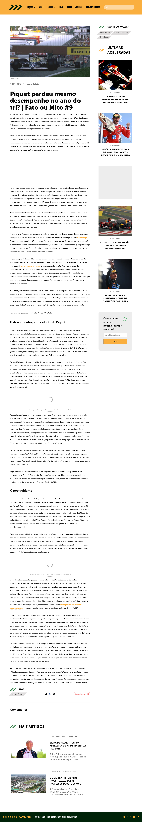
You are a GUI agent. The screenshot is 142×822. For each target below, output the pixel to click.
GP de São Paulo (121, 33)
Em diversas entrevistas (30, 266)
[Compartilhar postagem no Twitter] (54, 694)
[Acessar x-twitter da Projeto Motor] (130, 817)
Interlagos (104, 37)
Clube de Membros (74, 7)
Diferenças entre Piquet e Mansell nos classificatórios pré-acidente (50, 410)
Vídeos (41, 7)
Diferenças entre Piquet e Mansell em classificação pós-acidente (50, 575)
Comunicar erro (81, 694)
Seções (30, 7)
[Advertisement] (50, 170)
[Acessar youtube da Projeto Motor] (134, 817)
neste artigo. (82, 238)
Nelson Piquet (17, 694)
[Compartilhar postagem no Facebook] (50, 694)
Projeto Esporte (93, 7)
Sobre (51, 7)
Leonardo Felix (33, 84)
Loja (61, 7)
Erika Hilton (105, 33)
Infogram (50, 411)
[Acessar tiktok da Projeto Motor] (138, 817)
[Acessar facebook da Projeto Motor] (124, 817)
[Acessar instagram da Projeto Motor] (127, 817)
